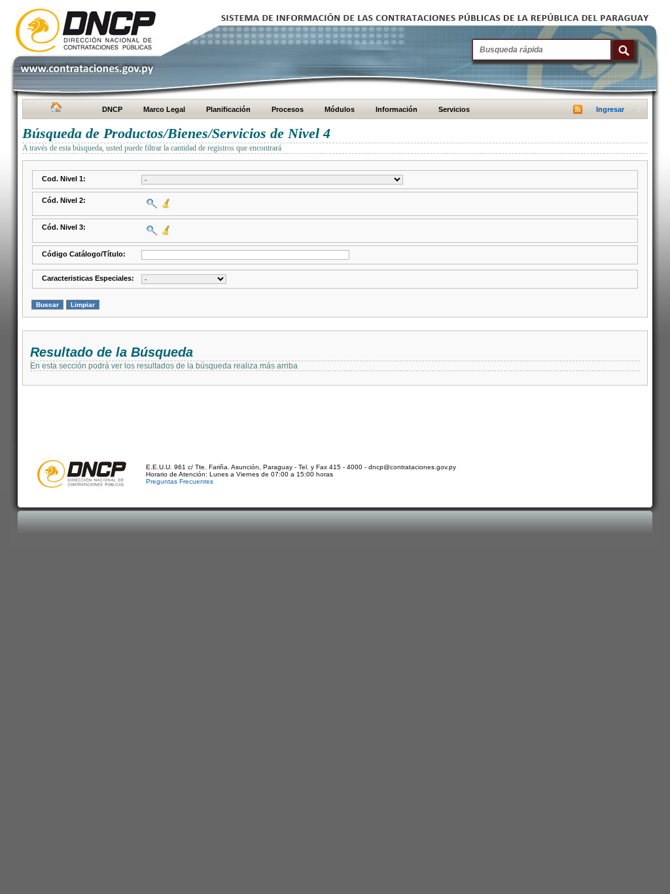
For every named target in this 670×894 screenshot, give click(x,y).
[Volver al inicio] (55, 110)
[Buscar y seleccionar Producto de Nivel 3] (150, 230)
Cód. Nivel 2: (64, 200)
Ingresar (610, 109)
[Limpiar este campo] (164, 203)
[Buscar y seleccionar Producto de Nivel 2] (150, 203)
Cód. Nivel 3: (64, 227)
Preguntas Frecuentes (179, 481)
